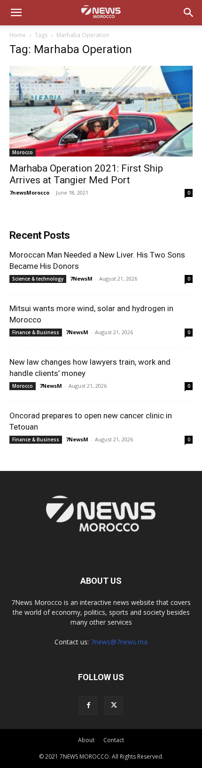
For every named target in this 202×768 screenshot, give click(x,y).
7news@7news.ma (119, 641)
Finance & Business (35, 332)
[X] (113, 705)
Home (17, 35)
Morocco (22, 152)
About (86, 740)
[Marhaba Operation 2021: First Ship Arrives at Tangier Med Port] (101, 111)
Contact (113, 740)
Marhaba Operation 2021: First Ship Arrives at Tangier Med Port (86, 174)
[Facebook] (88, 705)
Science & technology (37, 278)
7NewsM (81, 278)
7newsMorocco (29, 192)
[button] (16, 12)
